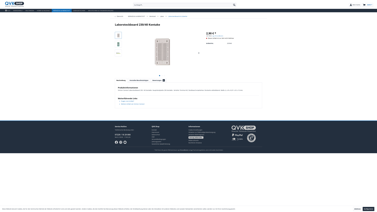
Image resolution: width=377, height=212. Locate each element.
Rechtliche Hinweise (195, 143)
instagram (121, 142)
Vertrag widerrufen (195, 137)
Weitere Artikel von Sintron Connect (133, 104)
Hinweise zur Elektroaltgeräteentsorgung (201, 132)
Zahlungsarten (156, 142)
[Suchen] (234, 5)
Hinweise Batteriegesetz (196, 135)
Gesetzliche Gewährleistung (161, 144)
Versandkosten (184, 150)
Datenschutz (156, 135)
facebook (116, 142)
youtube (125, 142)
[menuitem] (184, 5)
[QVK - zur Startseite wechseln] (14, 4)
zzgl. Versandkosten (217, 36)
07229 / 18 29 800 (123, 134)
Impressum (155, 132)
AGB (153, 137)
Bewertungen (158, 80)
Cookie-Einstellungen (195, 130)
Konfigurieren (368, 209)
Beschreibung (121, 80)
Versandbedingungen (159, 139)
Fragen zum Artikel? (127, 101)
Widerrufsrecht (193, 140)
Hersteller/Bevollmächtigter (139, 80)
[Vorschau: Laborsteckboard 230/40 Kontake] (118, 35)
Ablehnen (357, 209)
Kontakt (154, 130)
